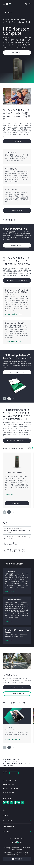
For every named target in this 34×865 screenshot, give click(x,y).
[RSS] (22, 802)
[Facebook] (15, 802)
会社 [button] (4, 810)
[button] (26, 4)
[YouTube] (18, 802)
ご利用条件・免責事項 (22, 852)
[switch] (17, 842)
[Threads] (11, 802)
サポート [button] (5, 815)
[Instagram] (7, 802)
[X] (4, 802)
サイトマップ (24, 854)
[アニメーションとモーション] (17, 842)
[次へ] (9, 398)
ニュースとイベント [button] (8, 821)
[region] (17, 237)
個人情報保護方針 (9, 852)
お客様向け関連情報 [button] (8, 826)
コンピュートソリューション (11, 761)
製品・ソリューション (12, 759)
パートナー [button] (6, 831)
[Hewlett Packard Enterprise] (7, 4)
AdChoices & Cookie (12, 854)
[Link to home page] (3, 759)
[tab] (14, 448)
